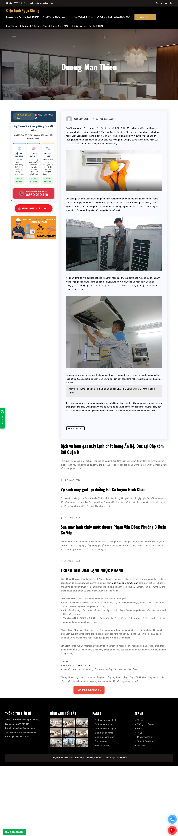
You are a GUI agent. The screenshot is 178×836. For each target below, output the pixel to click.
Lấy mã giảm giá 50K (89, 689)
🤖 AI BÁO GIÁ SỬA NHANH (33, 208)
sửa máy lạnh (119, 583)
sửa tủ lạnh (132, 583)
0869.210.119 (77, 379)
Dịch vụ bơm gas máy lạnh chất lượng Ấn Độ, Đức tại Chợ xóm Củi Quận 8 (112, 449)
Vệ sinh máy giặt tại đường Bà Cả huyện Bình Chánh (104, 489)
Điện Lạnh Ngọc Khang (22, 10)
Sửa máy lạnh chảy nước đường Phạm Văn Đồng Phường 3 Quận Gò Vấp (113, 530)
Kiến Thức (145, 17)
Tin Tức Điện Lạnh (75, 428)
